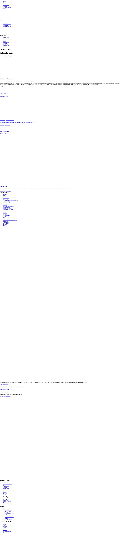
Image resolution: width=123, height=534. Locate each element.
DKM (6, 518)
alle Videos (7, 125)
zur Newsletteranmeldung (5, 396)
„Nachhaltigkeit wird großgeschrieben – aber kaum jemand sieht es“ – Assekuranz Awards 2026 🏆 (18, 122)
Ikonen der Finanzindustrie (8, 490)
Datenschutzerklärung (7, 7)
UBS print (5, 224)
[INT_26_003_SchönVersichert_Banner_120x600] (5, 477)
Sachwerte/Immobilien (9, 513)
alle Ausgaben (8, 191)
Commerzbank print (7, 203)
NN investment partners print (8, 217)
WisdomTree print (6, 226)
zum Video (2, 125)
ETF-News (5, 502)
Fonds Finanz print (6, 207)
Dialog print (5, 205)
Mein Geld (7, 24)
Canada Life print (6, 202)
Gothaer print (5, 210)
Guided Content (6, 500)
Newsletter (5, 3)
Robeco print (5, 221)
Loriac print (5, 214)
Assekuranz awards (10, 120)
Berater (4, 41)
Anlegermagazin (6, 499)
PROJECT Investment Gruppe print (10, 220)
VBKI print (5, 225)
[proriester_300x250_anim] (9, 414)
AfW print (5, 195)
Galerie (4, 46)
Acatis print (5, 194)
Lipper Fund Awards (9, 517)
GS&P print (5, 211)
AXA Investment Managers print (9, 196)
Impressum (5, 8)
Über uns (4, 2)
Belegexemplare (6, 5)
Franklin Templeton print (8, 209)
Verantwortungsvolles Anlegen (6, 78)
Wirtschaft (5, 43)
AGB (4, 532)
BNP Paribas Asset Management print (10, 200)
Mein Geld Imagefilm (4, 389)
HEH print (5, 213)
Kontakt (4, 525)
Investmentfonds (6, 38)
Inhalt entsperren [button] (3, 385)
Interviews (5, 493)
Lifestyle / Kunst (6, 45)
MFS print (5, 216)
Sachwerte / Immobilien (7, 39)
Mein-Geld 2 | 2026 (3, 186)
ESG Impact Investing (7, 503)
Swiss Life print (6, 223)
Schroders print (6, 222)
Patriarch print (5, 218)
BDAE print (5, 199)
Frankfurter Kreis (6, 508)
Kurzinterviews (8, 515)
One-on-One (2, 120)
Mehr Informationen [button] (4, 384)
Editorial (4, 494)
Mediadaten (5, 6)
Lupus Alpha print (6, 215)
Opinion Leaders (6, 37)
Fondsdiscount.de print (7, 208)
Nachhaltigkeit (5, 44)
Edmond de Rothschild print (8, 206)
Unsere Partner (4, 192)
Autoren (4, 528)
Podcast (4, 1)
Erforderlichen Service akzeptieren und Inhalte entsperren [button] (11, 387)
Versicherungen (6, 42)
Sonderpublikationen (7, 501)
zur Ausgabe (2, 191)
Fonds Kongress (8, 519)
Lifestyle (4, 492)
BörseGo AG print (6, 201)
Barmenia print (6, 198)
